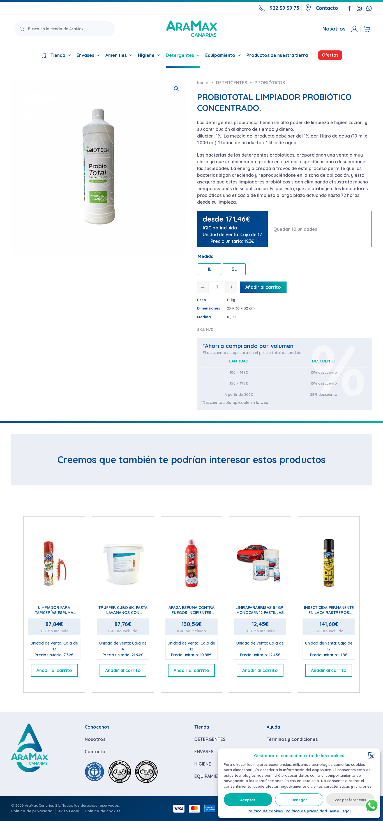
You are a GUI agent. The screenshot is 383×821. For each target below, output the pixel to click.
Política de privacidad (306, 811)
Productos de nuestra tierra (277, 55)
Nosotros (333, 28)
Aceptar (247, 799)
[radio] (209, 269)
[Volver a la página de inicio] (191, 28)
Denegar (299, 799)
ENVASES (204, 751)
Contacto (327, 8)
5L (234, 317)
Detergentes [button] (180, 55)
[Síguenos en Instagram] (359, 7)
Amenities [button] (116, 55)
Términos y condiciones (292, 739)
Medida (206, 256)
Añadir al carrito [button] (54, 670)
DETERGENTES (210, 739)
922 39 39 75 (284, 8)
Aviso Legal (340, 811)
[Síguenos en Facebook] (349, 7)
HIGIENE (202, 764)
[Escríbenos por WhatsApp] (369, 7)
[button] (372, 756)
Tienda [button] (57, 55)
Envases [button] (85, 55)
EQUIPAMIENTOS (212, 776)
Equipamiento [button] (220, 55)
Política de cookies (265, 811)
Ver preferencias (350, 799)
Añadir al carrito (263, 287)
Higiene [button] (146, 55)
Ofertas (330, 55)
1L (228, 317)
